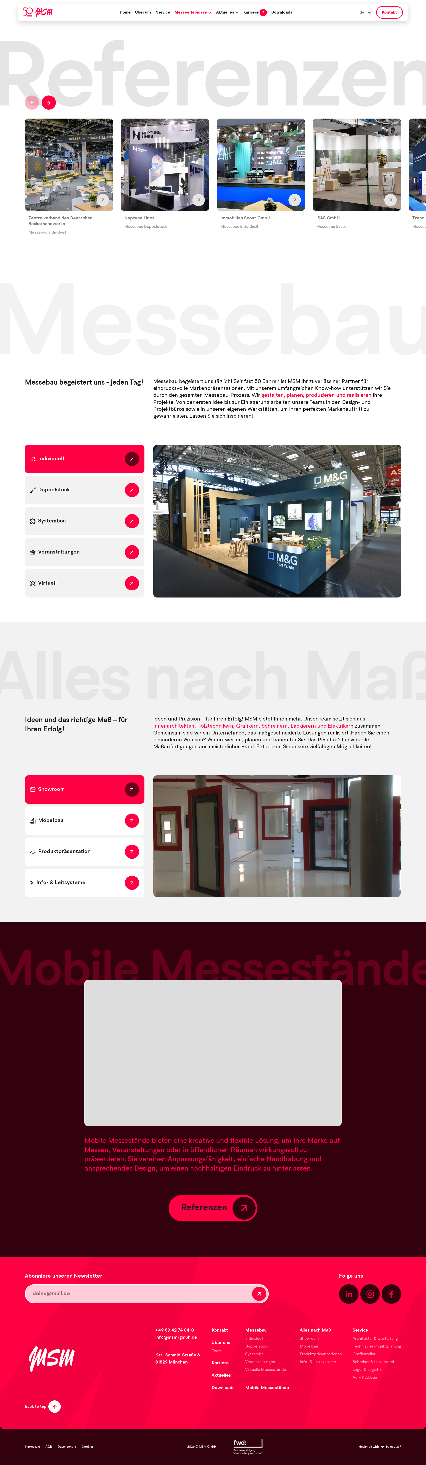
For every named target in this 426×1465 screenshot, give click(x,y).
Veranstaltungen (260, 1362)
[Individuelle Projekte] (277, 521)
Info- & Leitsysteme (318, 1362)
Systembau (255, 1354)
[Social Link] (349, 1294)
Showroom (309, 1339)
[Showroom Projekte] (277, 836)
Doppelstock (256, 1346)
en (370, 12)
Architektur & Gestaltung (375, 1339)
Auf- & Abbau (365, 1378)
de (361, 12)
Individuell (254, 1339)
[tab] (84, 459)
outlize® (395, 1446)
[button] (193, 12)
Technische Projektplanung (377, 1346)
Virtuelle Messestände (265, 1370)
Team (217, 1351)
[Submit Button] (259, 1294)
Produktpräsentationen (321, 1354)
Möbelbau (309, 1346)
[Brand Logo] (38, 12)
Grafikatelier (364, 1354)
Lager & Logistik (367, 1370)
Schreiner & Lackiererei (373, 1362)
